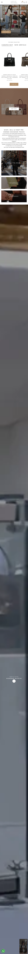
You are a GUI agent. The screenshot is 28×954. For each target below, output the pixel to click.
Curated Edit (7, 45)
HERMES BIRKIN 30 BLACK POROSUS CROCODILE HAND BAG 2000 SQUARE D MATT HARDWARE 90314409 (9, 76)
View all (14, 84)
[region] (14, 19)
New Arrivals (20, 45)
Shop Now (6, 31)
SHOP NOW (14, 108)
